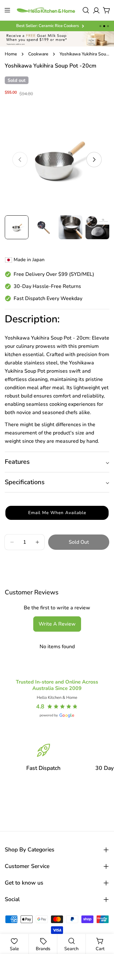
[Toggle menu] (7, 10)
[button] (57, 512)
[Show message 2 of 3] (104, 26)
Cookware (38, 54)
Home (11, 54)
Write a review (57, 624)
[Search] (85, 10)
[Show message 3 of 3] (108, 26)
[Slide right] (94, 159)
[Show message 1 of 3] (100, 26)
